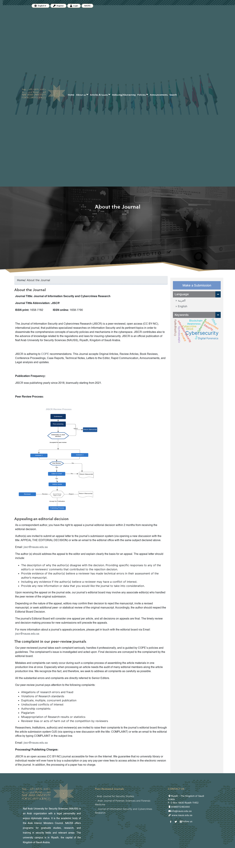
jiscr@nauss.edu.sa (36, 547)
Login (75, 5)
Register (60, 5)
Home (71, 94)
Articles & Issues (99, 94)
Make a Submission (197, 285)
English (182, 306)
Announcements (159, 94)
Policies (141, 94)
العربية (181, 300)
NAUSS (87, 5)
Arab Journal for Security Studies (115, 796)
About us (81, 94)
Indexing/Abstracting (124, 94)
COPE (45, 354)
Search (173, 94)
